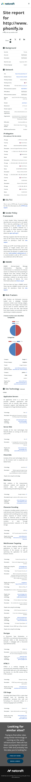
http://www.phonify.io (20, 73)
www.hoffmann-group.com (20, 450)
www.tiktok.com (23, 536)
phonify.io (24, 103)
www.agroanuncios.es (22, 503)
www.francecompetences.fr (20, 384)
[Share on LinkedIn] (24, 39)
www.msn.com (23, 656)
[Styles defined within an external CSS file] (26, 708)
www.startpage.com (22, 594)
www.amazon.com (22, 448)
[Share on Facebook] (19, 39)
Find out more (15, 756)
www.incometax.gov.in (21, 382)
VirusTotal (24, 85)
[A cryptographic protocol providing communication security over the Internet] (26, 439)
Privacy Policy (22, 775)
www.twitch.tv (23, 717)
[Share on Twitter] (15, 39)
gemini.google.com (22, 659)
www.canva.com (17, 537)
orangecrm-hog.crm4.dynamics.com (21, 583)
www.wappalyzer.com (21, 619)
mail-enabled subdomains (17, 253)
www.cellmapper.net (22, 500)
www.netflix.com (23, 718)
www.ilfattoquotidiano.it (21, 368)
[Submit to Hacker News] (10, 42)
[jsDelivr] (26, 372)
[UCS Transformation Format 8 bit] (26, 530)
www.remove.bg (23, 422)
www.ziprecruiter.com (21, 419)
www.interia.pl (23, 369)
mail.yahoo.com (23, 686)
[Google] (26, 359)
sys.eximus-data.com (24, 538)
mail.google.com (23, 566)
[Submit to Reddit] (10, 39)
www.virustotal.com (22, 617)
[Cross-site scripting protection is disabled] (26, 610)
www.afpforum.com (22, 501)
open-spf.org (13, 233)
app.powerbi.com (23, 568)
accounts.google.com (22, 658)
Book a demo (15, 761)
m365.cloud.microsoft (22, 597)
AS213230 (23, 88)
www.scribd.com (23, 381)
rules (18, 226)
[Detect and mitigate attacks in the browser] (26, 559)
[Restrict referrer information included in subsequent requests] (26, 587)
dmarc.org (19, 281)
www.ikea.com (16, 369)
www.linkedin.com (22, 715)
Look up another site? (11, 32)
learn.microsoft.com (22, 620)
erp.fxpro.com (17, 688)
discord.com (24, 688)
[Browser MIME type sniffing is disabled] (26, 623)
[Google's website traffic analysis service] (26, 494)
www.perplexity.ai (22, 595)
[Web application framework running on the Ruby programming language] (26, 412)
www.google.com (23, 449)
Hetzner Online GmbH (21, 76)
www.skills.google (22, 421)
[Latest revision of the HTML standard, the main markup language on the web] (26, 649)
